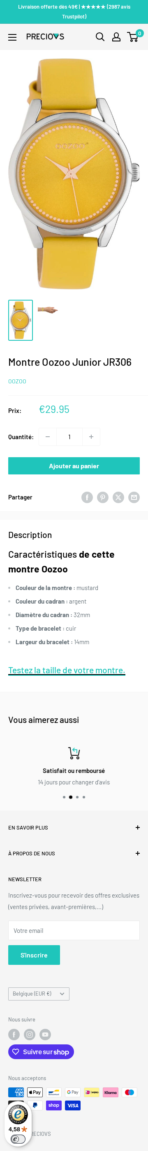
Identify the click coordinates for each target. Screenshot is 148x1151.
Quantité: (21, 436)
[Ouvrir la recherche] (100, 36)
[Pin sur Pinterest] (103, 497)
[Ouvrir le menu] (12, 37)
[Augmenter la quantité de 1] (91, 436)
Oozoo (17, 381)
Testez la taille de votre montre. (66, 670)
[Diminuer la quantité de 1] (47, 436)
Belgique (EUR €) (32, 993)
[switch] (18, 1139)
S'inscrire (34, 955)
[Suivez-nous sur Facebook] (14, 1034)
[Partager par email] (134, 497)
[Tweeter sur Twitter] (118, 497)
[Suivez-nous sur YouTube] (45, 1034)
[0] (133, 37)
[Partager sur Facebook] (87, 497)
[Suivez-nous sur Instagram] (29, 1034)
